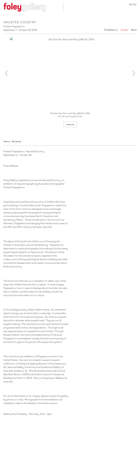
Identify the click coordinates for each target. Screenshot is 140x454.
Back (134, 30)
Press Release (12, 141)
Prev (6, 73)
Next (133, 73)
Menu (133, 5)
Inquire (70, 124)
